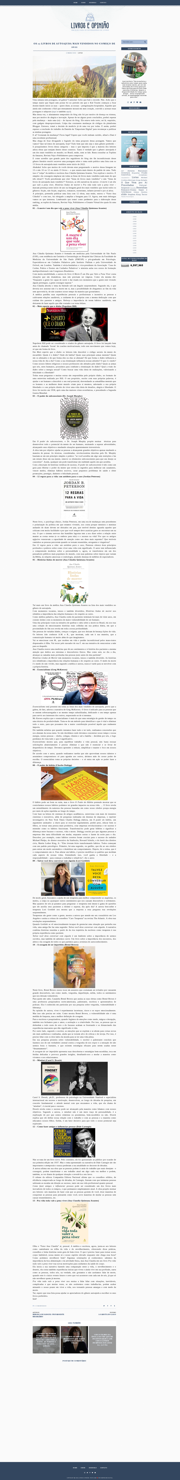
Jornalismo (143, 175)
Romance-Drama (128, 190)
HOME (76, 2)
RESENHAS (92, 2)
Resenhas (141, 187)
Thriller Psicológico (127, 196)
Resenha (133, 188)
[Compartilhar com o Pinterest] (111, 1306)
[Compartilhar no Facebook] (107, 1306)
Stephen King (134, 194)
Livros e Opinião (84, 1477)
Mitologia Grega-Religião (137, 180)
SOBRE (83, 2)
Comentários (41, 1306)
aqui (55, 111)
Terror (144, 194)
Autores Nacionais (137, 171)
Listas (80, 53)
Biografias (136, 173)
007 (122, 171)
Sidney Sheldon (140, 192)
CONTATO (103, 2)
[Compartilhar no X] (104, 1306)
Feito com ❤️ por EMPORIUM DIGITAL (101, 1477)
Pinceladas (127, 185)
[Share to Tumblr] (114, 1306)
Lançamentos (125, 177)
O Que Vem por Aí (134, 182)
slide (124, 194)
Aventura (125, 173)
